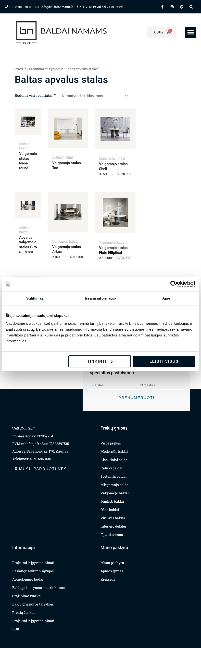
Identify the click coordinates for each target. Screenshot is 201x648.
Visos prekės (110, 443)
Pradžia (20, 69)
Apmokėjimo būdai (27, 579)
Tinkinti (97, 361)
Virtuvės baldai (112, 518)
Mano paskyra (112, 562)
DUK (15, 629)
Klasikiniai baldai (114, 459)
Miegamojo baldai (114, 484)
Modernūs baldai (114, 451)
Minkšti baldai (112, 501)
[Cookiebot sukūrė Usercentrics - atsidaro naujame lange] (173, 284)
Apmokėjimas (111, 571)
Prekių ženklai (24, 612)
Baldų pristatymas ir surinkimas (38, 587)
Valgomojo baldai (114, 493)
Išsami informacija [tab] (100, 298)
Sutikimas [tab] (34, 298)
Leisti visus (164, 361)
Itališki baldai (111, 468)
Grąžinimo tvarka (26, 596)
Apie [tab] (166, 298)
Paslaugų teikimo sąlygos (33, 571)
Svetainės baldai (113, 476)
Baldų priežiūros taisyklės (33, 604)
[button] (190, 32)
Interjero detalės (113, 526)
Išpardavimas (111, 534)
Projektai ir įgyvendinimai (33, 562)
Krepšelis (107, 579)
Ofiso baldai (109, 509)
